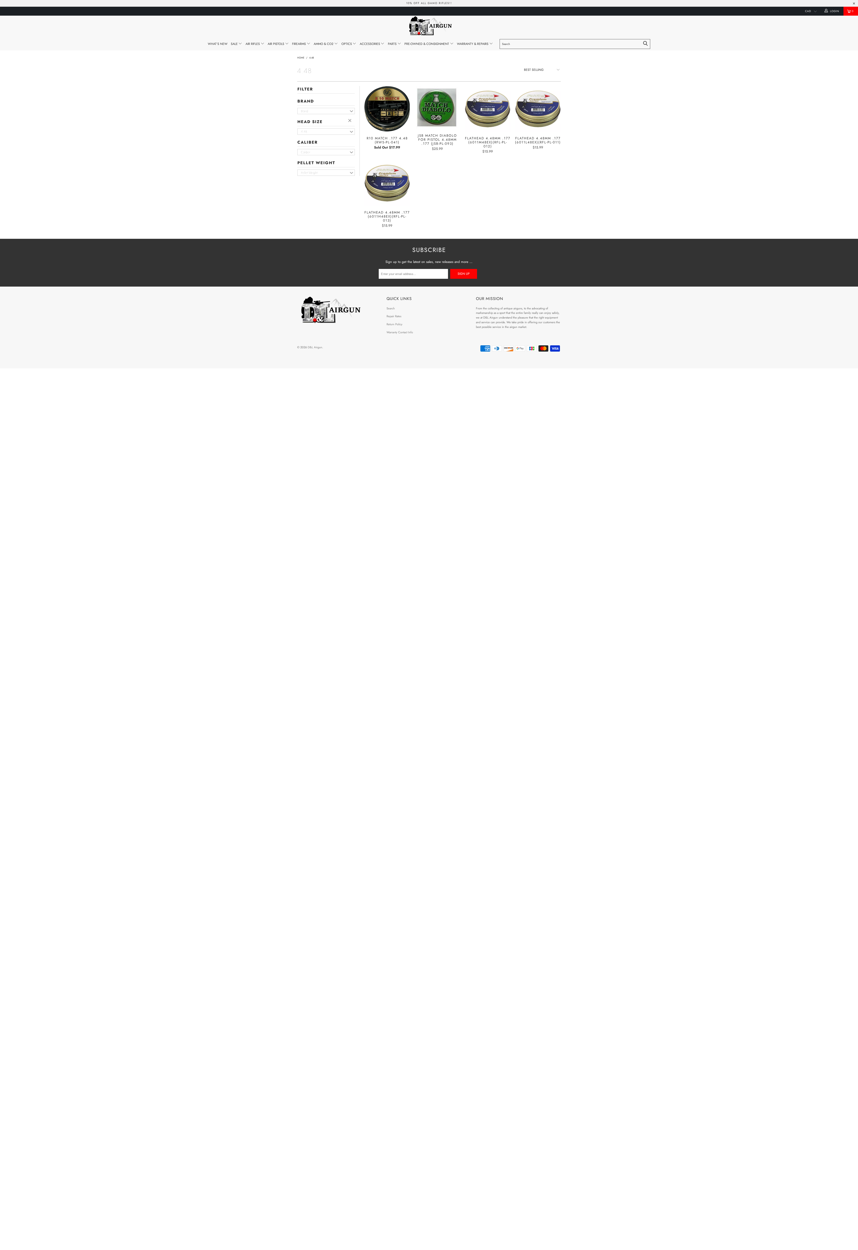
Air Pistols (276, 44)
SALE (235, 44)
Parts (392, 44)
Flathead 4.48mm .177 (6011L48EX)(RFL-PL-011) (538, 109)
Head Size (310, 122)
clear (350, 121)
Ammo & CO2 (324, 44)
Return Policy (394, 324)
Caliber (307, 142)
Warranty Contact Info (400, 332)
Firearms (299, 44)
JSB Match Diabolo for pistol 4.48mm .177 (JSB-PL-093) (437, 107)
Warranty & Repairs (473, 44)
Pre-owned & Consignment (427, 44)
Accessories (370, 44)
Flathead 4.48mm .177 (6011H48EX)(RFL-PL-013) (387, 183)
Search (391, 308)
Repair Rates (394, 316)
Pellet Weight (316, 163)
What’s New (217, 44)
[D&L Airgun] (429, 26)
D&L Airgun (315, 347)
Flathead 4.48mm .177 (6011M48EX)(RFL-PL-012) (488, 109)
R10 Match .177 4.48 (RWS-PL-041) (387, 109)
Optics (347, 44)
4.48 (304, 131)
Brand (305, 101)
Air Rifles (253, 44)
